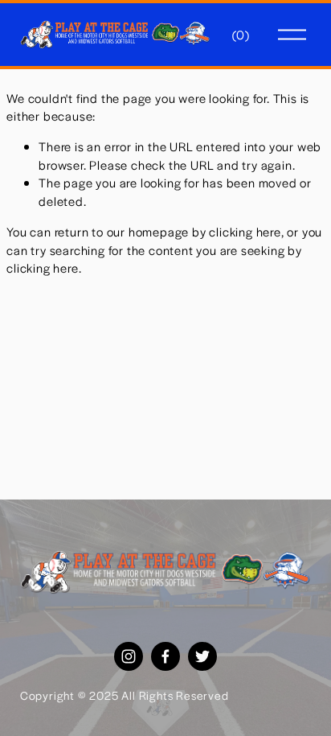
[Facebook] (165, 656)
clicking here (244, 231)
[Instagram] (128, 656)
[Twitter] (202, 656)
